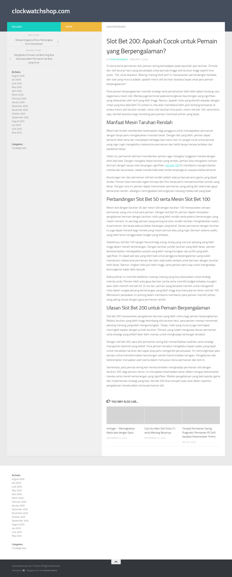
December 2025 (20, 106)
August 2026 (18, 75)
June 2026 (17, 83)
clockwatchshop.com (41, 11)
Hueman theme (50, 570)
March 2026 (18, 94)
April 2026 (17, 91)
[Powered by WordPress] (24, 570)
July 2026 (16, 79)
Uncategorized (116, 26)
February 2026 (19, 98)
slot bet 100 (172, 165)
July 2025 (16, 125)
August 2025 (18, 121)
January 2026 (18, 102)
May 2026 (17, 87)
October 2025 (18, 113)
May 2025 (17, 132)
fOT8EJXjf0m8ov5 (119, 59)
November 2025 (20, 109)
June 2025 (17, 128)
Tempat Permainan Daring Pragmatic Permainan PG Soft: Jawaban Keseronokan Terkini (199, 432)
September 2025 (20, 117)
